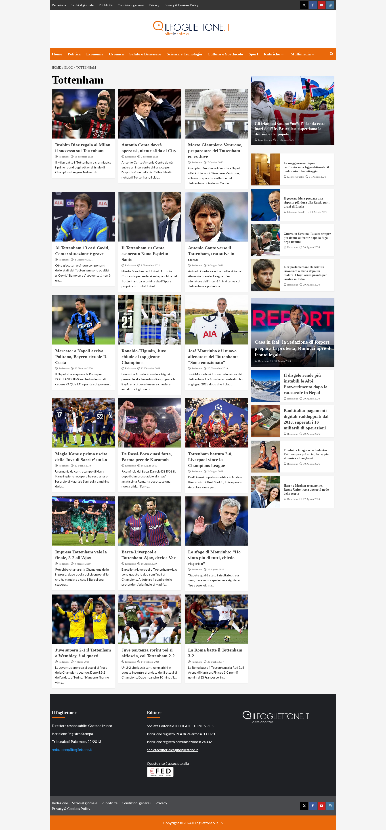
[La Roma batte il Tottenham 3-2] (216, 619)
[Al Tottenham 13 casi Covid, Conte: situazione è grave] (83, 217)
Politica (74, 54)
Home (57, 54)
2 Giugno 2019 (215, 471)
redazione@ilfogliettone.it (72, 749)
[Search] (331, 54)
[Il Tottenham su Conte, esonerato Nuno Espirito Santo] (149, 217)
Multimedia (301, 54)
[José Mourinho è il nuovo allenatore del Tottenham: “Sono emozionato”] (216, 320)
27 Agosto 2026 (311, 499)
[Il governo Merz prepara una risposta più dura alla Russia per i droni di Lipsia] (265, 205)
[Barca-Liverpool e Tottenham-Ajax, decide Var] (149, 521)
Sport (253, 54)
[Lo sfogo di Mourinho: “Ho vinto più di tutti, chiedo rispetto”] (216, 521)
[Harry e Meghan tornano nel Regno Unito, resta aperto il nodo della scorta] (265, 492)
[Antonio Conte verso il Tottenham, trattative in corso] (216, 217)
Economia (94, 54)
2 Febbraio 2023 (149, 156)
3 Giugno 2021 (215, 265)
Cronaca (116, 54)
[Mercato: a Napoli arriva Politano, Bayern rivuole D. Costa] (83, 320)
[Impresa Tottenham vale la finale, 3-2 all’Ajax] (83, 521)
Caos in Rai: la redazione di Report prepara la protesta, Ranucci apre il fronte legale (292, 348)
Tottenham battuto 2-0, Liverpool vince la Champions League (210, 459)
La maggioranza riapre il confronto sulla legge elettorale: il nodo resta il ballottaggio (306, 167)
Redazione (59, 5)
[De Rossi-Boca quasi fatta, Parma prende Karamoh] (149, 423)
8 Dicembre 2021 (84, 259)
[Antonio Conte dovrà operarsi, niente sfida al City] (149, 114)
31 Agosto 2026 (285, 139)
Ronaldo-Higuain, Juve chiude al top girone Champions (144, 356)
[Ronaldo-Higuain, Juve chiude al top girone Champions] (149, 320)
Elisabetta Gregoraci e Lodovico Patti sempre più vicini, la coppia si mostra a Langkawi (306, 454)
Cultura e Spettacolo (225, 54)
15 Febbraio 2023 (84, 156)
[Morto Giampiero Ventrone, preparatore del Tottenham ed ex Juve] (216, 114)
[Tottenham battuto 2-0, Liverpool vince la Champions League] (216, 423)
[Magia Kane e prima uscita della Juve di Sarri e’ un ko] (83, 423)
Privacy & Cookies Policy (181, 5)
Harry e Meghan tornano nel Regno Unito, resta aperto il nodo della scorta (306, 489)
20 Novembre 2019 (218, 368)
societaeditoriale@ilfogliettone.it (172, 750)
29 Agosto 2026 (318, 211)
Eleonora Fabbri (295, 176)
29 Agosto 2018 (216, 569)
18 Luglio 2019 (149, 465)
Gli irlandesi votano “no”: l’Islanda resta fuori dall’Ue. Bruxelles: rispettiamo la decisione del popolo (290, 128)
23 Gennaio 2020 (84, 368)
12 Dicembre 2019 (150, 368)
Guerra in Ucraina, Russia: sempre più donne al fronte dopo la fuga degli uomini (307, 238)
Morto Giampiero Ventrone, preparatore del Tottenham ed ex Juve (215, 150)
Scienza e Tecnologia (184, 54)
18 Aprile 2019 (149, 563)
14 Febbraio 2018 (150, 661)
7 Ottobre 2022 (215, 162)
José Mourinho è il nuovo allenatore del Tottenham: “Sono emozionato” (213, 356)
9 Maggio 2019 (83, 563)
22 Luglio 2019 (83, 465)
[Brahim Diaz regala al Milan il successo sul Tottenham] (83, 114)
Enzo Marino (265, 139)
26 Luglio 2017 (216, 661)
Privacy (154, 5)
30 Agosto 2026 (311, 247)
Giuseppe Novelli (296, 211)
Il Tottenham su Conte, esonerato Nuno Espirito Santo (145, 253)
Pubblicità (106, 5)
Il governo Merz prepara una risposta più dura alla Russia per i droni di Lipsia (306, 202)
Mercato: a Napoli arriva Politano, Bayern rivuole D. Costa (81, 356)
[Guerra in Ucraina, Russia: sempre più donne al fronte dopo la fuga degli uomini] (265, 240)
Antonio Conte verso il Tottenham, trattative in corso (211, 253)
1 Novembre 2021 (150, 265)
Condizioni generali (131, 5)
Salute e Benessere (145, 54)
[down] (282, 55)
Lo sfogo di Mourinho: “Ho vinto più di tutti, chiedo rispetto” (214, 557)
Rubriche (272, 54)
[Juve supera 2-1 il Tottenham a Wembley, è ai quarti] (83, 619)
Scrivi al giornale (82, 5)
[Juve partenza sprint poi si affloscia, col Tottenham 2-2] (149, 619)
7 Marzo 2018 (82, 661)
